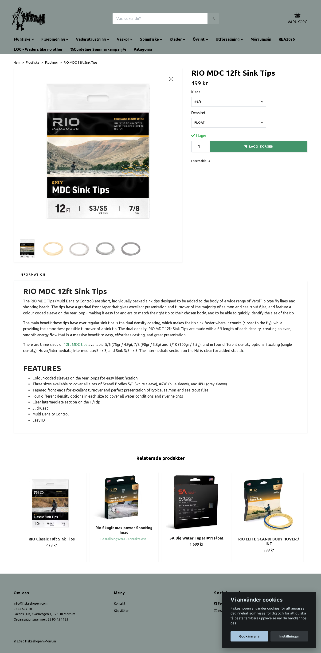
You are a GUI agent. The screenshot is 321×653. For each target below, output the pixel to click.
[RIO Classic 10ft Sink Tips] (51, 503)
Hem (17, 62)
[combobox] (228, 102)
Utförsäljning (228, 39)
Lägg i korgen (261, 146)
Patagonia (143, 49)
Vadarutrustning (91, 39)
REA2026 (287, 39)
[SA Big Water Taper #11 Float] (196, 503)
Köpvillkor (121, 611)
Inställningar (289, 636)
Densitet (198, 113)
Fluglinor (51, 62)
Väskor (123, 39)
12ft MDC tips (75, 344)
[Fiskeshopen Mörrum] (28, 18)
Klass (195, 92)
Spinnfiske (149, 39)
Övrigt (199, 39)
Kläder (176, 39)
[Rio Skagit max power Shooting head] (124, 498)
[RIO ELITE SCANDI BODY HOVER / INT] (268, 503)
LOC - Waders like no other (38, 49)
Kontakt (119, 603)
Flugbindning (53, 39)
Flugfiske (22, 39)
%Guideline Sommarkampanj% (98, 49)
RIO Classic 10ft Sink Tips (52, 539)
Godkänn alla (249, 636)
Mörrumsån (261, 39)
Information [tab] (32, 274)
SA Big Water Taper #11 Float (196, 538)
